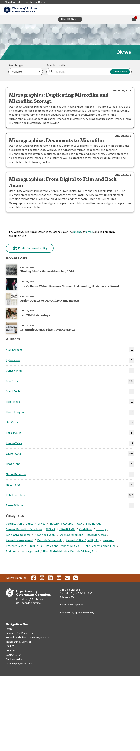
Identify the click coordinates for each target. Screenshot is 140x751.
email (89, 232)
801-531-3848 (67, 597)
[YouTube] (59, 578)
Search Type (15, 65)
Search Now (120, 71)
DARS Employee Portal (18, 664)
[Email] (67, 578)
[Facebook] (33, 578)
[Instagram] (42, 578)
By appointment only (83, 613)
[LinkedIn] (50, 578)
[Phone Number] (75, 578)
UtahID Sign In (70, 19)
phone (77, 232)
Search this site (56, 65)
